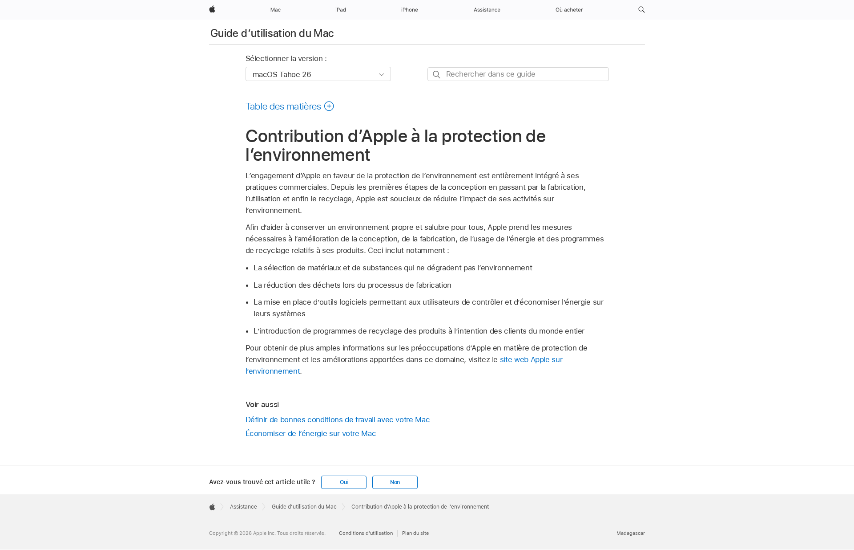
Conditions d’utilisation (366, 533)
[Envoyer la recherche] (437, 74)
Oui (344, 482)
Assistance (243, 507)
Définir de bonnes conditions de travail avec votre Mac (338, 419)
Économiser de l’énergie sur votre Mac (311, 433)
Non (395, 482)
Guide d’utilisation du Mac (272, 33)
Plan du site (415, 533)
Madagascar (630, 533)
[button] (642, 10)
